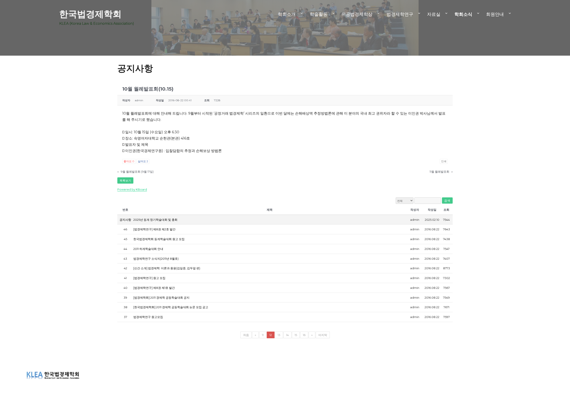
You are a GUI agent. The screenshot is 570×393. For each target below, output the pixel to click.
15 (296, 335)
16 (304, 335)
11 (263, 335)
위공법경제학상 (357, 14)
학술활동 (319, 14)
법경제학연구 (400, 14)
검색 (447, 200)
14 (287, 335)
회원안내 (495, 14)
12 (270, 335)
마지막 (322, 335)
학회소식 (463, 14)
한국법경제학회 (90, 13)
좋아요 (129, 161)
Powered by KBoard (132, 189)
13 (279, 335)
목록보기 (125, 180)
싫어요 (143, 161)
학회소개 (287, 14)
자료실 (433, 14)
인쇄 (443, 161)
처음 (246, 335)
